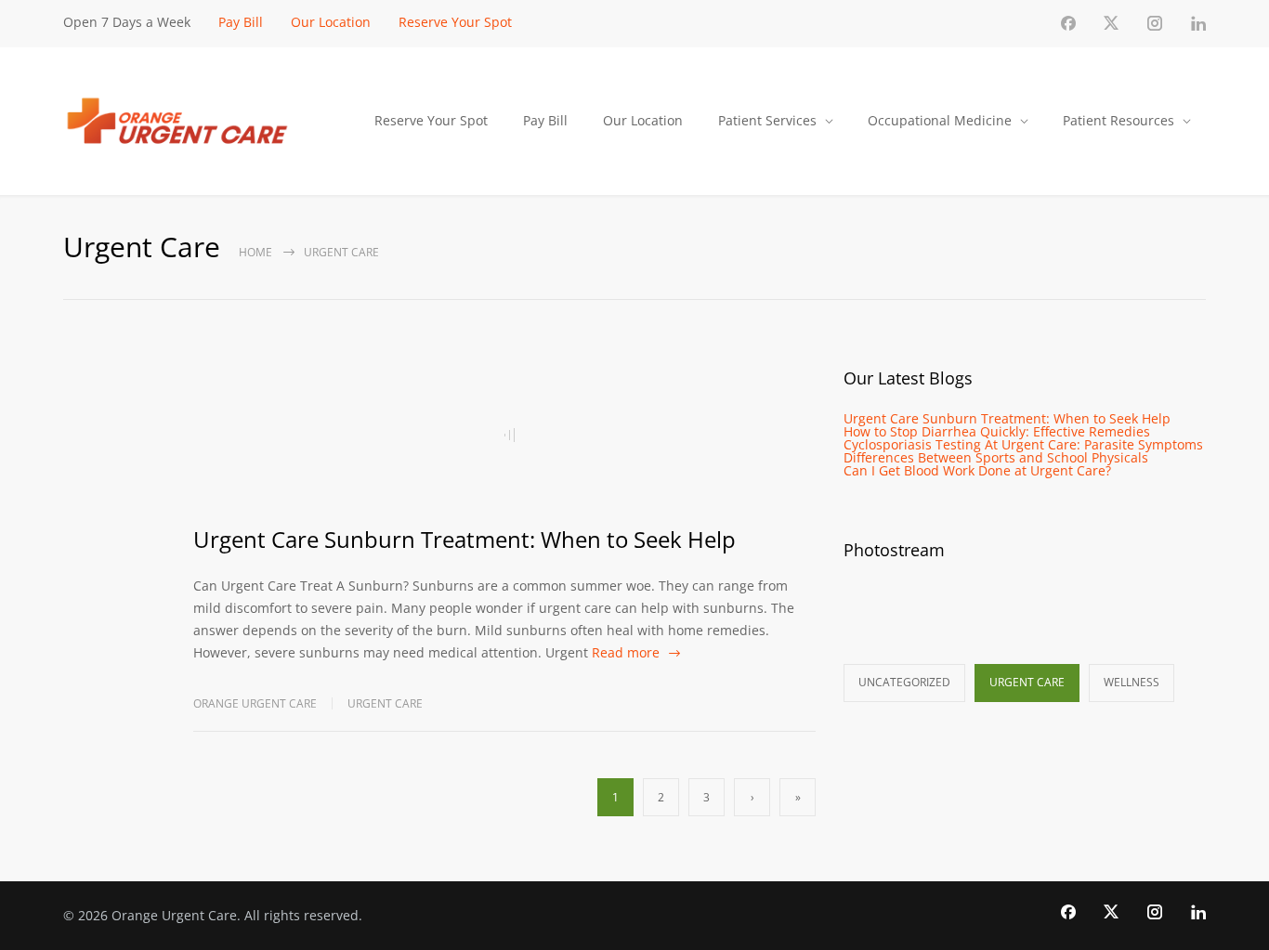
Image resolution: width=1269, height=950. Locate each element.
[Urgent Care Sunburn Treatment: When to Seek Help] (504, 434)
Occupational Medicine (940, 120)
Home (255, 252)
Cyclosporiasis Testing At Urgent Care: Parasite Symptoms (1023, 444)
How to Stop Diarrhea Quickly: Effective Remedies (997, 431)
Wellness (1131, 682)
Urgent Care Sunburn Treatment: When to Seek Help (464, 539)
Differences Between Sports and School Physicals (996, 457)
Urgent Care (385, 703)
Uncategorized (904, 682)
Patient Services (767, 120)
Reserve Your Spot (455, 22)
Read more (626, 652)
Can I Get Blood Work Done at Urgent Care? (977, 470)
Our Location (331, 22)
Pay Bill (240, 22)
